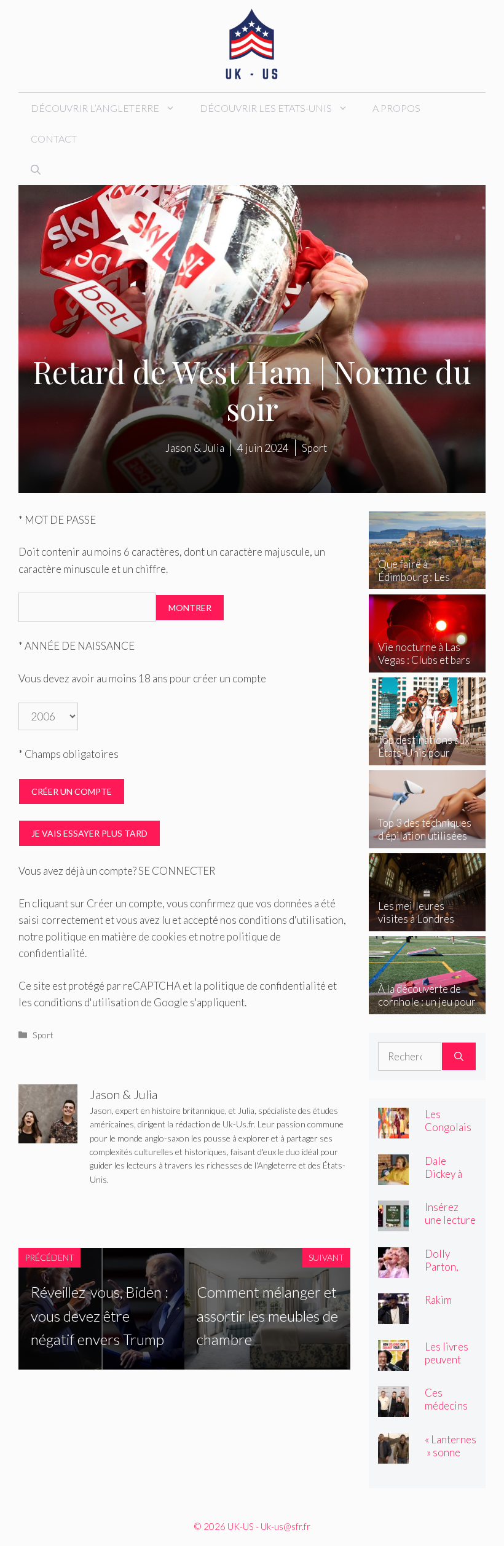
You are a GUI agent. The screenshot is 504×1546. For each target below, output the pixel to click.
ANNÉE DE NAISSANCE (76, 645)
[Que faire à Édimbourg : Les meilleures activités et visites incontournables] (427, 580)
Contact (54, 138)
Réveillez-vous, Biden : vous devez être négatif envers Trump (99, 1315)
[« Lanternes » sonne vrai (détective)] (393, 1454)
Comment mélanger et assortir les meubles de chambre (267, 1315)
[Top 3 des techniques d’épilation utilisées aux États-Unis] (427, 839)
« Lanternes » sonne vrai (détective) (450, 1459)
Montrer (189, 607)
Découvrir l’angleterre (95, 108)
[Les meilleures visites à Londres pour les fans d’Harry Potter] (427, 922)
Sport (43, 1035)
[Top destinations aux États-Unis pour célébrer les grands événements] (427, 756)
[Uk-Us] (252, 44)
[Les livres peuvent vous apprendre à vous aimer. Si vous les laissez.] (393, 1361)
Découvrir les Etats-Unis (266, 108)
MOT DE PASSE (57, 519)
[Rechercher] (458, 1056)
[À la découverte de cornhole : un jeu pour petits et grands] (427, 1005)
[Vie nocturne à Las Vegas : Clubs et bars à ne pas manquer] (427, 663)
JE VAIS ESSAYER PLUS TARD (89, 833)
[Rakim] (393, 1315)
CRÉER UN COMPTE (71, 791)
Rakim (438, 1299)
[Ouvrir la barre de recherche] (35, 169)
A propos (396, 108)
